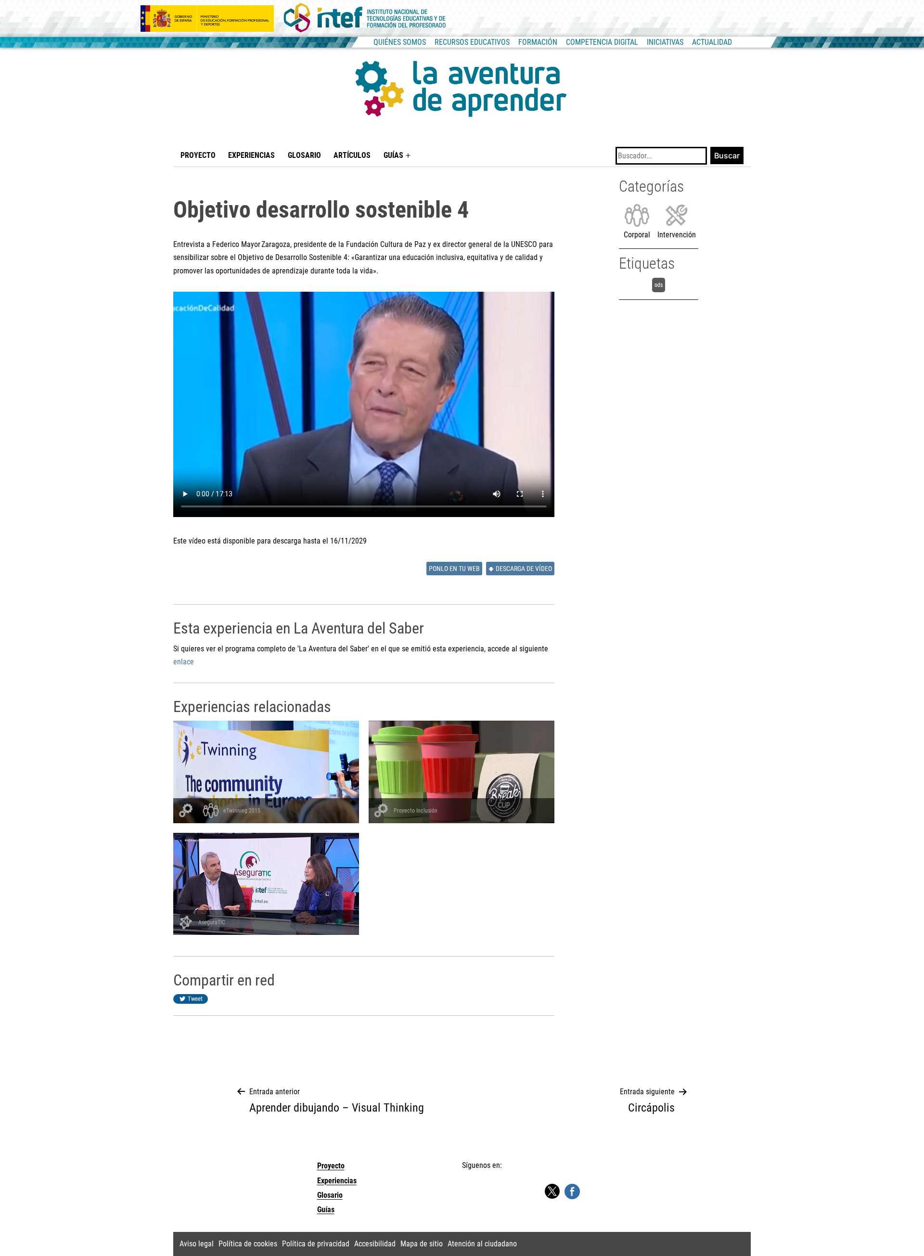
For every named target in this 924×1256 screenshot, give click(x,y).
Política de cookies (247, 1243)
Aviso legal (197, 1243)
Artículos (352, 155)
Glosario (304, 155)
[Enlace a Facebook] (572, 1191)
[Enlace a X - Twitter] (552, 1191)
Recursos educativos (472, 42)
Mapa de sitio (421, 1243)
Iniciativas (665, 42)
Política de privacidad (315, 1243)
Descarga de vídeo (524, 569)
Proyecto (198, 155)
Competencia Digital (602, 42)
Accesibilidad (375, 1243)
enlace (183, 661)
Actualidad (712, 42)
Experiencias (251, 155)
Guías (393, 155)
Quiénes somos (399, 42)
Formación (537, 42)
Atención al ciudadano (482, 1243)
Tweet (195, 998)
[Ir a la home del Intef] (364, 18)
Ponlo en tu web (454, 569)
